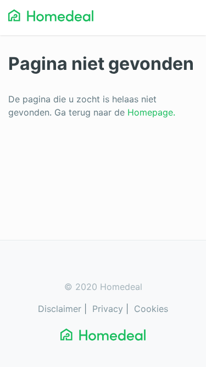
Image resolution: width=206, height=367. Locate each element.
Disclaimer (59, 308)
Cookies (151, 308)
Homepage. (151, 112)
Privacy (107, 308)
